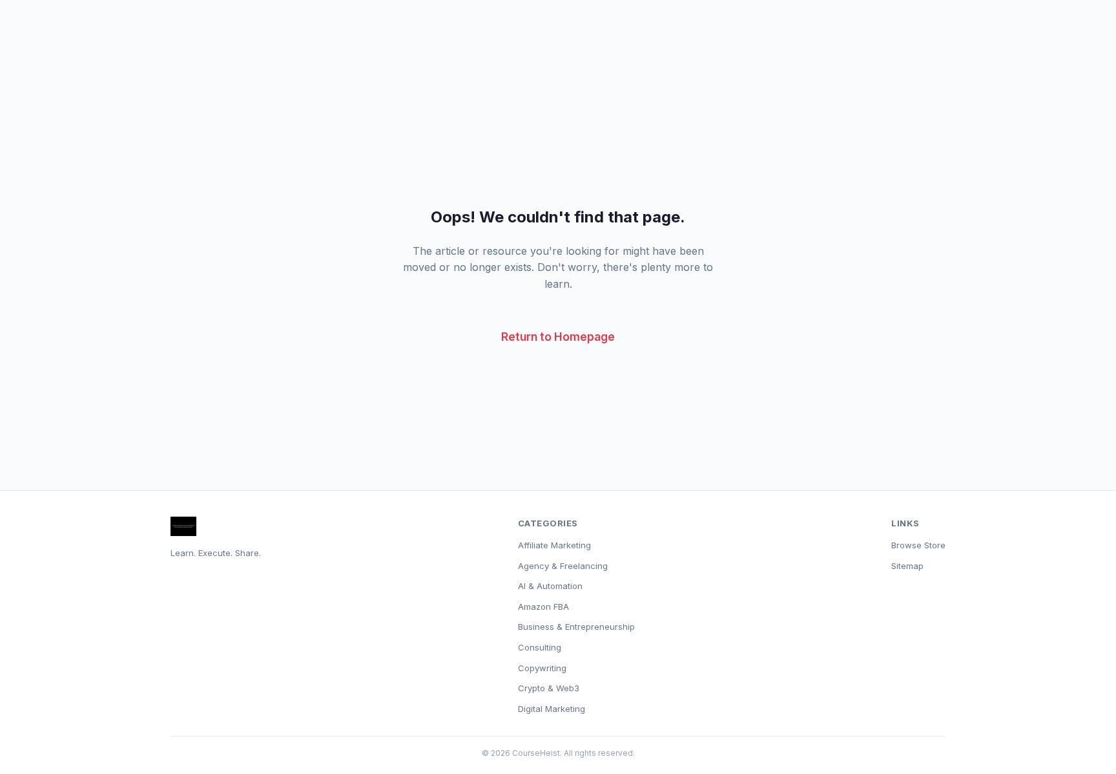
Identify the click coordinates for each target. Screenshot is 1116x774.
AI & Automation (550, 586)
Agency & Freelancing (563, 566)
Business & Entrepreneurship (576, 626)
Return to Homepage (558, 336)
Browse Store (918, 545)
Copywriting (542, 668)
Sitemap (907, 566)
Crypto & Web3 (548, 688)
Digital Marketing (551, 709)
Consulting (539, 647)
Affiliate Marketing (554, 545)
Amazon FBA (543, 606)
